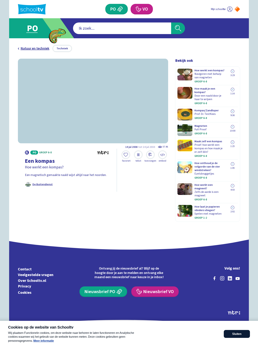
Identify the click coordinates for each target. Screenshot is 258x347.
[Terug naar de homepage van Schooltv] (32, 9)
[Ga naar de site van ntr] (234, 312)
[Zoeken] (178, 28)
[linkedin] (230, 278)
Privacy (24, 286)
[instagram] (222, 278)
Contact (25, 269)
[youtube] (238, 278)
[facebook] (214, 278)
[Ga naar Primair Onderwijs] (35, 28)
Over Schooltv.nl (32, 280)
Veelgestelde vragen (35, 275)
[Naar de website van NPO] (237, 9)
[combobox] (122, 28)
